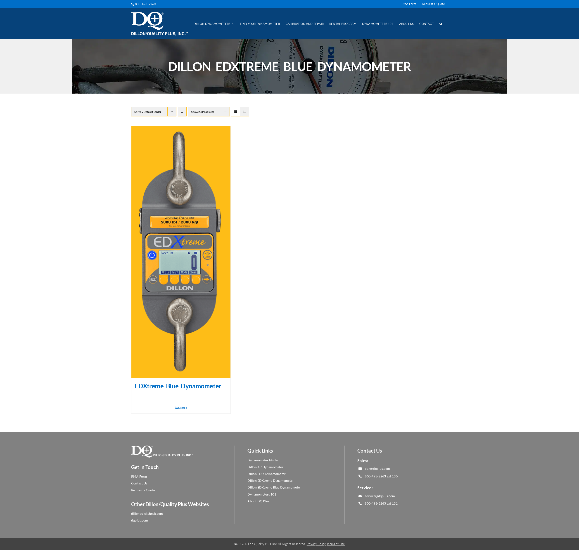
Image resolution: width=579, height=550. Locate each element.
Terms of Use (336, 544)
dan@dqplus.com (377, 468)
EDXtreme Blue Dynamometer (178, 386)
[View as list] (244, 111)
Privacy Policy (316, 544)
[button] (440, 23)
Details (182, 407)
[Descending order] (182, 111)
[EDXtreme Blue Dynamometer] (180, 252)
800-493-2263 (145, 4)
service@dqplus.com (380, 496)
